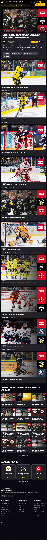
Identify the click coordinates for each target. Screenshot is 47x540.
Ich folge (3, 524)
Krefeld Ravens (8, 473)
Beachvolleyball (22, 509)
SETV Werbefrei (4, 505)
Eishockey (6, 5)
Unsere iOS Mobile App (5, 509)
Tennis (20, 505)
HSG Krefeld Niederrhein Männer (23, 474)
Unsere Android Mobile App (6, 511)
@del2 (14, 49)
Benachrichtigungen (5, 529)
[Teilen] (43, 42)
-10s (19, 20)
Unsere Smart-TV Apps (5, 513)
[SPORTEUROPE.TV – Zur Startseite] (2, 2)
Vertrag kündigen (37, 515)
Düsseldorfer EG (38, 473)
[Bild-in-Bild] (42, 31)
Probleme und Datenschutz (39, 511)
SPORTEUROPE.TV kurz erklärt (40, 503)
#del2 (41, 47)
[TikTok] (9, 496)
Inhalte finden (36, 509)
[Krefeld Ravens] (8, 468)
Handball (20, 507)
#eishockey (5, 49)
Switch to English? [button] (39, 4)
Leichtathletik (21, 511)
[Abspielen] (25, 21)
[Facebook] (12, 496)
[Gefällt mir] (39, 42)
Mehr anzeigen (24, 455)
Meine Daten (3, 526)
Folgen (34, 41)
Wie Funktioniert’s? (5, 503)
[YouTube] (5, 496)
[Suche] (38, 2)
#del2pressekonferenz (38, 49)
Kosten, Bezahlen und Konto (39, 505)
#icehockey (10, 49)
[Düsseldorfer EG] (38, 468)
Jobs (2, 515)
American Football (22, 503)
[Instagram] (2, 496)
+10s (31, 20)
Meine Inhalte (4, 522)
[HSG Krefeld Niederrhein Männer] (23, 468)
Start (2, 5)
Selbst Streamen (4, 507)
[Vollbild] (45, 31)
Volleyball (21, 513)
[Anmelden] (40, 2)
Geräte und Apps (37, 507)
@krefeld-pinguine (20, 49)
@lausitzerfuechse (29, 49)
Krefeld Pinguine (12, 5)
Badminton (21, 515)
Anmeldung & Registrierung (6, 531)
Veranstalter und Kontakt (38, 513)
